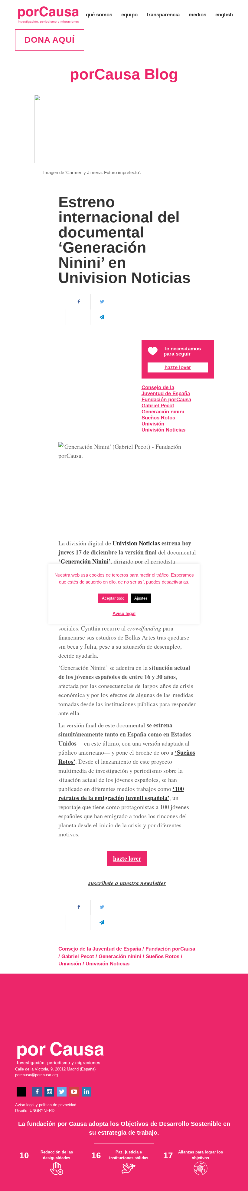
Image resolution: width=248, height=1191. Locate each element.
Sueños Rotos (158, 418)
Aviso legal (24, 1105)
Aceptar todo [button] (113, 598)
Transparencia (163, 15)
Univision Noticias (136, 543)
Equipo (129, 15)
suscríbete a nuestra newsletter (127, 882)
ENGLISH (224, 15)
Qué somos (99, 15)
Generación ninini (163, 412)
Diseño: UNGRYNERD (34, 1110)
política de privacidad (57, 1105)
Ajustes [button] (141, 598)
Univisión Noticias (163, 430)
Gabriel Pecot (158, 406)
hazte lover (127, 858)
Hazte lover (178, 367)
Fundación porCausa (166, 399)
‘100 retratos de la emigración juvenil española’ (121, 793)
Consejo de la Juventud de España (166, 390)
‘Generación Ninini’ (84, 561)
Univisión (153, 424)
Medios (197, 15)
